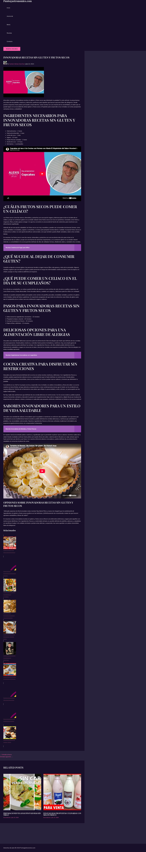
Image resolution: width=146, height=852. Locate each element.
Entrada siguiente (6, 756)
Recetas (9, 33)
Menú (8, 24)
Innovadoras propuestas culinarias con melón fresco (62, 814)
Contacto (9, 41)
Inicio (8, 8)
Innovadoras (6, 817)
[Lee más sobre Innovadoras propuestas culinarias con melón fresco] (62, 792)
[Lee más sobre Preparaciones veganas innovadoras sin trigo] (22, 792)
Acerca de (10, 16)
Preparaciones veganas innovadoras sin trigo (22, 814)
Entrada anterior (6, 754)
